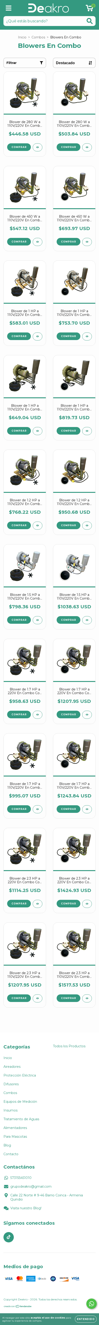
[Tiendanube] (17, 1307)
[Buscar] (89, 21)
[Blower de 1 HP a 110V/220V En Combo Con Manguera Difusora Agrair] (37, 336)
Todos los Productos (69, 1046)
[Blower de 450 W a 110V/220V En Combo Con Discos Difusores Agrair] (87, 242)
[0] (89, 9)
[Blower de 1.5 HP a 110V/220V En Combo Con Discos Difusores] (87, 620)
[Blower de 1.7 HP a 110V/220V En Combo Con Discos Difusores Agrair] (87, 809)
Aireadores (11, 1067)
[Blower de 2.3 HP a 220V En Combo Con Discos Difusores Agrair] (87, 904)
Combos (38, 37)
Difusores (11, 1084)
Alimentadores (15, 1128)
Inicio (22, 37)
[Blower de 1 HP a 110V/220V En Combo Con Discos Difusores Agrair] (87, 336)
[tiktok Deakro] (8, 1237)
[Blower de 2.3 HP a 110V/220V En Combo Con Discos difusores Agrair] (87, 998)
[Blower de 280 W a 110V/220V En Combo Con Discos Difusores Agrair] (87, 147)
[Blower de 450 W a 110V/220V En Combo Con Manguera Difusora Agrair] (37, 242)
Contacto (10, 1154)
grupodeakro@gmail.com (31, 1186)
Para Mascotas (15, 1136)
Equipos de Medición (20, 1102)
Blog (7, 1145)
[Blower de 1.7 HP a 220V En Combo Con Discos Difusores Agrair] (87, 715)
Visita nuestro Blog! (25, 1208)
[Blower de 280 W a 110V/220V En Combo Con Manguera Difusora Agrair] (37, 147)
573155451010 (21, 1178)
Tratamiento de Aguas (21, 1119)
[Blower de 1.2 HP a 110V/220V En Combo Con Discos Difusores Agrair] (87, 526)
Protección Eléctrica (19, 1075)
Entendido (86, 1319)
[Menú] (8, 8)
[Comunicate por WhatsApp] (91, 1304)
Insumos (10, 1110)
